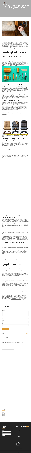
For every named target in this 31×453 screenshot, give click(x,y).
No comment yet (10, 37)
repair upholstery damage (24, 44)
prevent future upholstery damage (6, 268)
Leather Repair (4, 96)
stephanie (4, 37)
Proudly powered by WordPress (20, 452)
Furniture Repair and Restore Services (16, 299)
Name (3, 317)
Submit (4, 435)
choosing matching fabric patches (6, 60)
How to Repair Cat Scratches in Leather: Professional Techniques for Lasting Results (18, 445)
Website (3, 323)
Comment (3, 310)
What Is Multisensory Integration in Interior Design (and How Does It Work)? (18, 431)
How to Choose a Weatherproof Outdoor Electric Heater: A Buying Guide (12, 342)
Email (3, 320)
